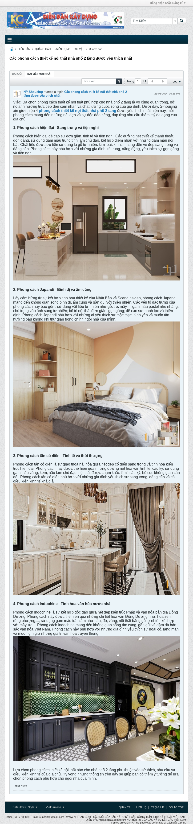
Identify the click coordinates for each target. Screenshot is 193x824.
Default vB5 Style (23, 807)
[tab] (17, 73)
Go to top (176, 807)
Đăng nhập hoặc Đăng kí (166, 3)
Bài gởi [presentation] (17, 73)
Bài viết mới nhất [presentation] (39, 73)
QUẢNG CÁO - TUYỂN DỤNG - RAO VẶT (59, 49)
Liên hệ (141, 807)
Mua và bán (95, 49)
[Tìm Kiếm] (181, 21)
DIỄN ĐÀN (24, 49)
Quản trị (125, 807)
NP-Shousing (33, 92)
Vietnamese (54, 807)
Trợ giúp (157, 807)
